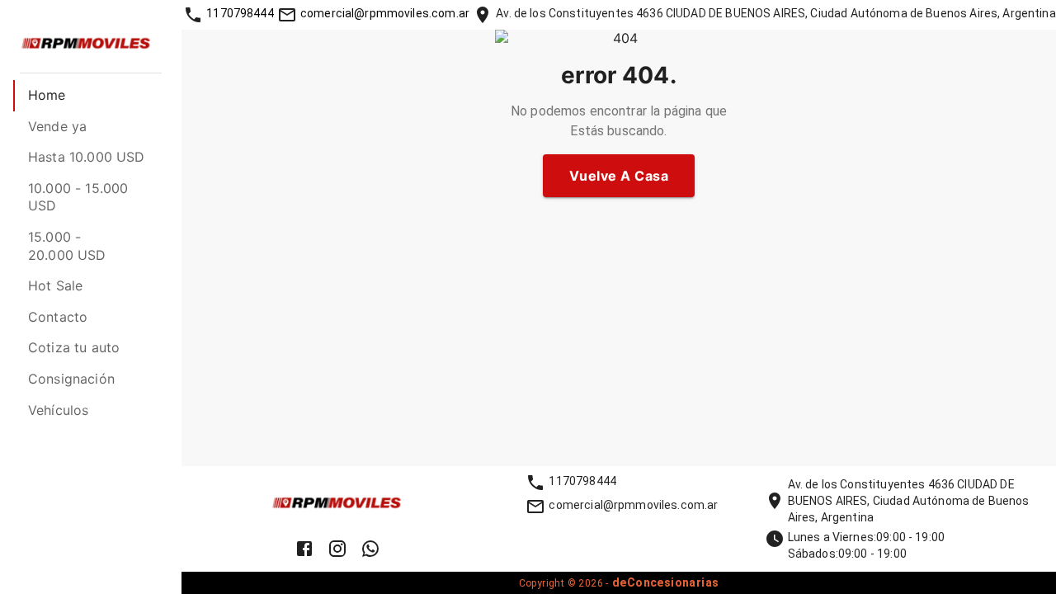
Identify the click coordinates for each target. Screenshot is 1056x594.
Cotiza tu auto (74, 347)
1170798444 (240, 13)
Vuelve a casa (618, 175)
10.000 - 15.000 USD (78, 197)
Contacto (57, 317)
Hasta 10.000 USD (86, 156)
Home (47, 95)
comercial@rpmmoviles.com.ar (384, 13)
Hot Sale (55, 285)
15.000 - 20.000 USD (67, 246)
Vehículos (58, 410)
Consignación (71, 378)
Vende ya (57, 126)
